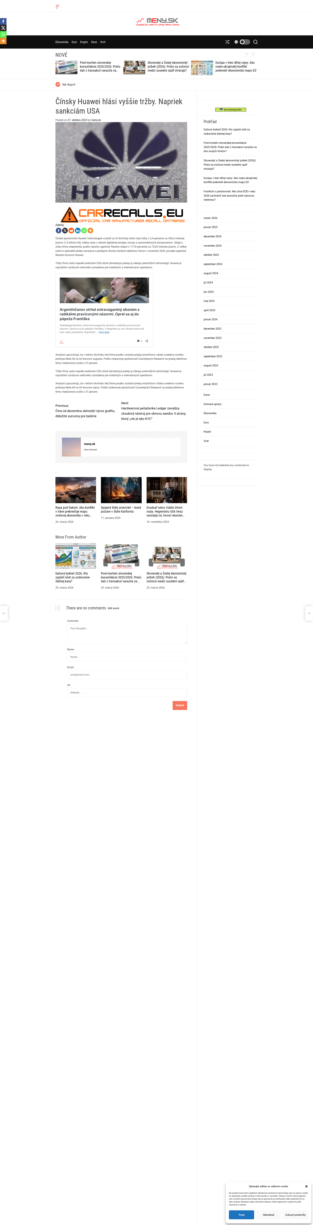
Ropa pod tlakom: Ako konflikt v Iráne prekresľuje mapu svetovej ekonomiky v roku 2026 (75, 513)
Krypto (84, 42)
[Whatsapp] (84, 230)
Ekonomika (61, 42)
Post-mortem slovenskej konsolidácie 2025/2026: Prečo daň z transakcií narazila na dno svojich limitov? (121, 579)
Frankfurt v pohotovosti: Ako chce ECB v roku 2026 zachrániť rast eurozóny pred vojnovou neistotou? (236, 68)
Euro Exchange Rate (232, 110)
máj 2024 (209, 301)
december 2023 (212, 328)
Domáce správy (213, 404)
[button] (306, 1186)
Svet (102, 42)
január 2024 (210, 319)
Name (70, 649)
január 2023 (210, 383)
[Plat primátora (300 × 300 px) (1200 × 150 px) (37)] (121, 208)
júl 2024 (208, 282)
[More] (90, 230)
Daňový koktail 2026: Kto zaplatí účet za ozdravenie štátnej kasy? (72, 577)
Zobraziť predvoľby (295, 1214)
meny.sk (96, 120)
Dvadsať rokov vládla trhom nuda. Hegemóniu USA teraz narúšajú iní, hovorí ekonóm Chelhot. (165, 513)
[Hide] (1, 47)
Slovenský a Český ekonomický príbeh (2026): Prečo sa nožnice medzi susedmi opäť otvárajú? (100, 66)
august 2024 (211, 273)
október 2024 (211, 254)
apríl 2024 (209, 310)
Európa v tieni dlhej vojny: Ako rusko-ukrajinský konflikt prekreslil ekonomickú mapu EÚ (168, 66)
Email (70, 667)
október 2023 (211, 347)
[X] (65, 230)
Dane (94, 42)
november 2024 (213, 245)
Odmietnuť (268, 1214)
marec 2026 (210, 218)
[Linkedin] (78, 230)
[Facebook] (58, 230)
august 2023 (211, 365)
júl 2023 (208, 374)
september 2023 (213, 356)
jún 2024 (209, 291)
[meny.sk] (71, 446)
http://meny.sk (90, 449)
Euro (74, 42)
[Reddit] (71, 230)
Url (68, 685)
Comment (72, 620)
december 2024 (212, 236)
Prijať (242, 1214)
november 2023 (213, 337)
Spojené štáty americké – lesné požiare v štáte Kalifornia (121, 509)
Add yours (113, 608)
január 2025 (210, 227)
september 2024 (213, 264)
